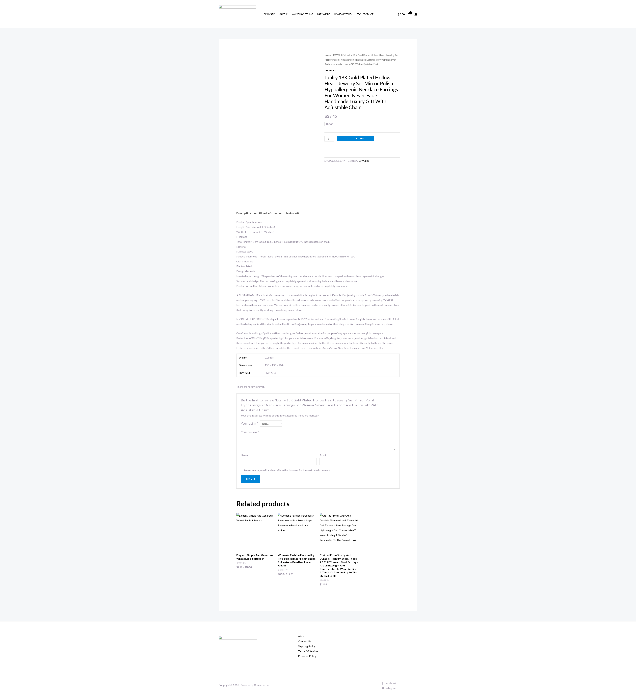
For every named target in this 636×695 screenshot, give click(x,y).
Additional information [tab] (268, 213)
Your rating (249, 423)
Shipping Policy (307, 646)
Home (327, 55)
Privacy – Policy (307, 656)
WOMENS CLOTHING (302, 14)
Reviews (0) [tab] (292, 213)
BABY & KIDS (323, 14)
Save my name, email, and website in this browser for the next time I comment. (287, 470)
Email (323, 455)
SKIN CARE (269, 14)
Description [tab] (243, 213)
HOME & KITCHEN (343, 14)
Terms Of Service (308, 651)
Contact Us (304, 641)
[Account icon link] (415, 14)
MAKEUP (283, 14)
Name (245, 455)
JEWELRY (338, 55)
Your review (250, 432)
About (301, 636)
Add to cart (356, 138)
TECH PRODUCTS (365, 14)
